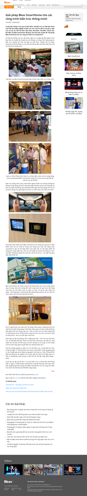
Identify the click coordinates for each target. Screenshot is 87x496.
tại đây (36, 374)
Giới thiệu (34, 5)
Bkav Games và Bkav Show (73, 74)
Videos (7, 460)
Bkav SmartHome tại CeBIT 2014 (16, 388)
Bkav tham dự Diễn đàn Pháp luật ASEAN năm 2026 (23, 420)
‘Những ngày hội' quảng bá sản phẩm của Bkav (73, 112)
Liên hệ (48, 5)
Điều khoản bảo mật (6, 489)
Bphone (74, 39)
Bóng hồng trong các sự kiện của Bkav (73, 93)
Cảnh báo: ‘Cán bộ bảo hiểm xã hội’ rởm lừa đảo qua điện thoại (27, 437)
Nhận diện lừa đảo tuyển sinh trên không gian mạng (23, 417)
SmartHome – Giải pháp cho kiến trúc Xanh (20, 385)
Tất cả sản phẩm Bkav (18, 5)
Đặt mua (9, 7)
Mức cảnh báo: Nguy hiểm (72, 16)
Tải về (28, 5)
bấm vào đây (17, 378)
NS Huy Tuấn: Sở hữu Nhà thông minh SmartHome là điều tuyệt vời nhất (29, 391)
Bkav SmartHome (74, 56)
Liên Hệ (20, 489)
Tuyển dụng (41, 5)
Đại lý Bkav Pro (56, 5)
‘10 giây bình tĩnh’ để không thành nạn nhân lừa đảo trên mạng (27, 414)
